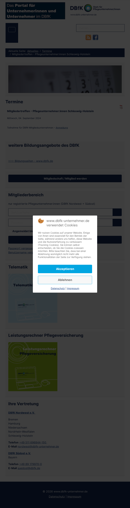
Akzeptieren (65, 269)
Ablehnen (65, 280)
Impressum (73, 288)
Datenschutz (58, 288)
